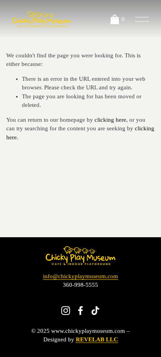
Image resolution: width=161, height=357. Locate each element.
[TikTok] (95, 310)
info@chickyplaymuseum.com (80, 276)
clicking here (110, 120)
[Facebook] (80, 310)
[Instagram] (65, 310)
